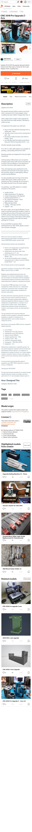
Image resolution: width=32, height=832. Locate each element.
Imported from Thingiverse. (20, 411)
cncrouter (4, 398)
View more (27, 445)
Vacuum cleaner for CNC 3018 (12, 505)
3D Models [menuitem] (7, 6)
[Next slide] (29, 49)
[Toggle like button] (4, 477)
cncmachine (25, 395)
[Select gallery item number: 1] (13, 470)
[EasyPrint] (18, 1)
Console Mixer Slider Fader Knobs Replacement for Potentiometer (14, 537)
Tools (22, 11)
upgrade (4, 395)
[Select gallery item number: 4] (17, 470)
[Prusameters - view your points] (21, 2)
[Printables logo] (2, 6)
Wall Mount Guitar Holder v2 (12, 569)
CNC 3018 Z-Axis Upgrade (11, 669)
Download (17, 73)
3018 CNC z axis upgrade (11, 638)
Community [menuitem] (26, 6)
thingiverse (17, 395)
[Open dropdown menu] (29, 15)
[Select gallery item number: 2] (14, 470)
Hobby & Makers (14, 11)
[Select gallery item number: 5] (18, 470)
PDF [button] (29, 104)
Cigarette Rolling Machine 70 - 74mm (15, 474)
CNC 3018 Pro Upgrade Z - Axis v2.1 (14, 701)
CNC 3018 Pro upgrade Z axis (12, 606)
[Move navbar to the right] (30, 6)
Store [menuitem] (13, 6)
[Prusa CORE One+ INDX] (16, 89)
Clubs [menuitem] (19, 6)
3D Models (4, 11)
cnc (10, 395)
